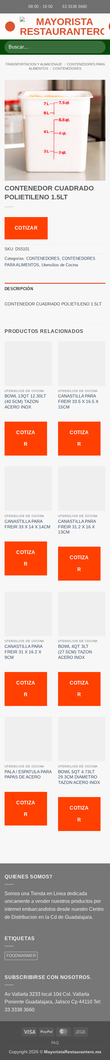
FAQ (55, 1043)
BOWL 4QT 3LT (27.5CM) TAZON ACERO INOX (75, 651)
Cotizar (26, 228)
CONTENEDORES (67, 68)
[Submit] (98, 47)
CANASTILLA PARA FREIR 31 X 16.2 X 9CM (23, 651)
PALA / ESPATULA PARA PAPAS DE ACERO (28, 775)
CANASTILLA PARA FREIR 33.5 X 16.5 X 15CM (78, 401)
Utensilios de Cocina (60, 265)
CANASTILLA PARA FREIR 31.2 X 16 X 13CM (77, 526)
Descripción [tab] (19, 288)
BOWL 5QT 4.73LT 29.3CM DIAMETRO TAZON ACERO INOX (79, 777)
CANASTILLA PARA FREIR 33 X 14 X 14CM (28, 524)
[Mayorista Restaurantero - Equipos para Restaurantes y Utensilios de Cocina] (62, 26)
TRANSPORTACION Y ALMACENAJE (33, 64)
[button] (10, 26)
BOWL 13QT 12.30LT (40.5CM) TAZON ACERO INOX (25, 401)
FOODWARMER (21, 955)
